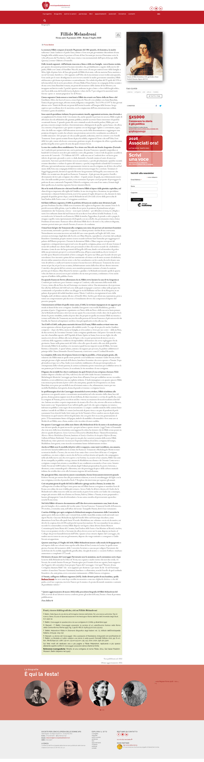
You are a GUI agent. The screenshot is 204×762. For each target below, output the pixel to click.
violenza (129, 92)
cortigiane (137, 92)
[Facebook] (151, 8)
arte (144, 92)
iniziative (122, 14)
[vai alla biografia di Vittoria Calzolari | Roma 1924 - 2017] (102, 693)
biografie (58, 14)
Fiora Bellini (49, 45)
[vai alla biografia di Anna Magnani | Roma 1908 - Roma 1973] (134, 682)
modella (155, 92)
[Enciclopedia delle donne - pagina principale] (56, 5)
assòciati (112, 14)
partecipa (83, 14)
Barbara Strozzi (47, 579)
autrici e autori (70, 14)
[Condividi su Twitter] (160, 106)
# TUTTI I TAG (154, 96)
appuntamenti (100, 14)
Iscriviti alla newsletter (124, 739)
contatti (131, 14)
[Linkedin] (161, 8)
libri (91, 14)
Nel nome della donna (130, 745)
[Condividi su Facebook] (156, 106)
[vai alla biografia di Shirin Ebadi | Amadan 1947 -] (167, 693)
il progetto (47, 14)
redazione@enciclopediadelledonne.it (58, 738)
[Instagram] (156, 8)
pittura (149, 92)
